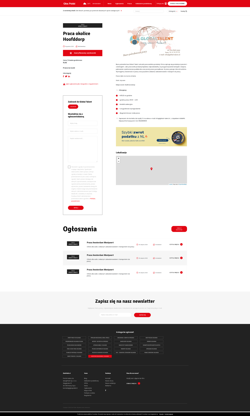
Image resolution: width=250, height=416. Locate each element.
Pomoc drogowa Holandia (151, 352)
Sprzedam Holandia (151, 349)
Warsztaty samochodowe (126, 345)
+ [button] (118, 158)
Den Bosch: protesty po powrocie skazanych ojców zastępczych (91, 11)
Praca (129, 4)
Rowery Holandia (151, 341)
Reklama (108, 386)
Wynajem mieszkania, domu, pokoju (100, 337)
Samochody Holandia (126, 341)
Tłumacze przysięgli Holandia (74, 352)
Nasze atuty (109, 381)
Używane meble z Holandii (100, 345)
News (109, 4)
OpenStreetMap (183, 184)
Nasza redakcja (110, 383)
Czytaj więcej (169, 414)
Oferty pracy (82, 25)
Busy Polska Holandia (151, 337)
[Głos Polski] (69, 3)
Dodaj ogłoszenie (177, 3)
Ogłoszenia (119, 4)
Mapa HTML (88, 391)
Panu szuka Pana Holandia (74, 349)
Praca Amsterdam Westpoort (100, 242)
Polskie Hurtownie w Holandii (100, 349)
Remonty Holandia (126, 349)
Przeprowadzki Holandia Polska (74, 341)
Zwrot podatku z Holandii (74, 356)
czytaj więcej (174, 244)
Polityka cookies (89, 393)
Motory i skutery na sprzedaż (100, 341)
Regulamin (87, 395)
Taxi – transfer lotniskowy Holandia (126, 352)
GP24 (86, 383)
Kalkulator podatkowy (144, 4)
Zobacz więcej (131, 383)
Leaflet (170, 184)
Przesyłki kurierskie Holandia (100, 352)
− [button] (118, 161)
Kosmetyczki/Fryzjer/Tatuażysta (151, 345)
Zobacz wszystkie (179, 229)
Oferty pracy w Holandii (74, 337)
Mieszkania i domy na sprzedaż (125, 337)
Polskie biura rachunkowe (74, 345)
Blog (85, 378)
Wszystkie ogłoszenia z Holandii (100, 356)
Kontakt (108, 378)
